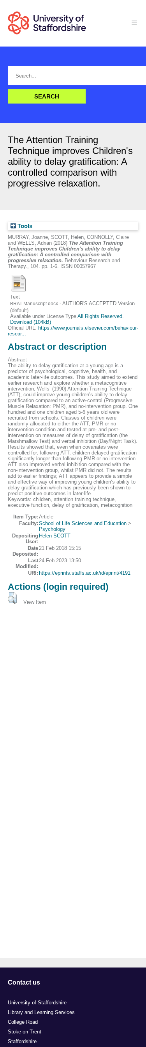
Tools (24, 226)
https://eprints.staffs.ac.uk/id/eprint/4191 (84, 573)
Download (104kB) (30, 322)
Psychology (52, 529)
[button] (12, 598)
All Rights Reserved (99, 316)
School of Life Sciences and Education (83, 523)
